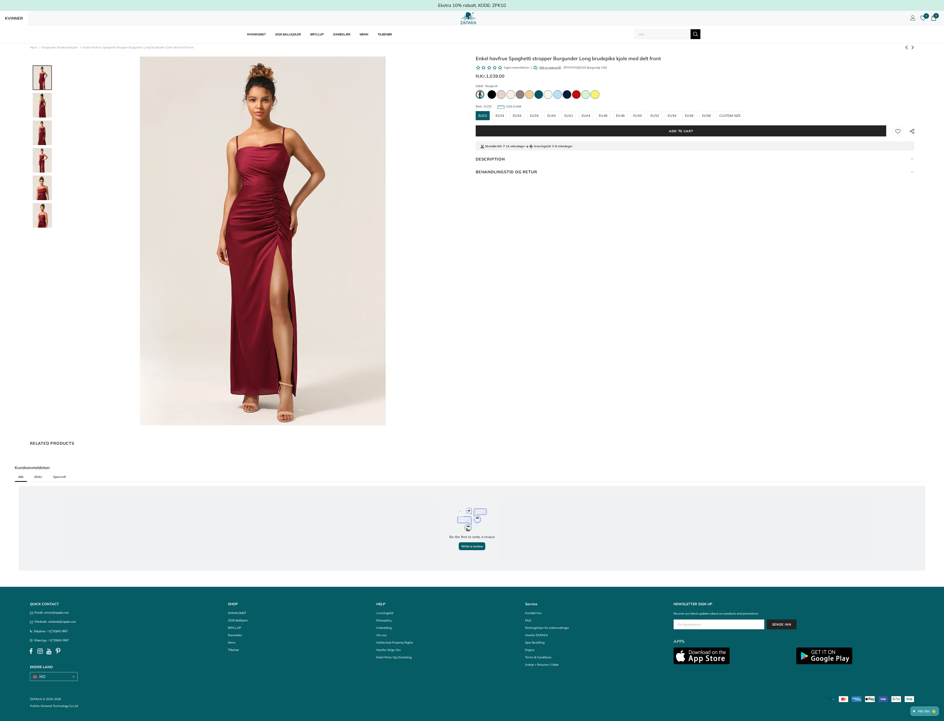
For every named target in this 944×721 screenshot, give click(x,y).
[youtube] (49, 651)
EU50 (637, 116)
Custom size (730, 116)
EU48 (620, 116)
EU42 (568, 116)
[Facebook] (31, 651)
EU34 (500, 116)
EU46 (603, 116)
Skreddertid (493, 146)
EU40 (551, 116)
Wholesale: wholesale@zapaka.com (54, 621)
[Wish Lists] (897, 130)
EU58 (706, 116)
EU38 (534, 116)
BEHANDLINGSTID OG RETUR (506, 171)
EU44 (586, 116)
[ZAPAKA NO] (468, 18)
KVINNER (14, 18)
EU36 (517, 116)
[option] (262, 241)
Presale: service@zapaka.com (51, 612)
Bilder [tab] (38, 477)
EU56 (689, 116)
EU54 (672, 116)
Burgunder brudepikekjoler (60, 47)
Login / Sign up (912, 19)
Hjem (33, 47)
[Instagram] (40, 651)
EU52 (654, 116)
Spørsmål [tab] (59, 477)
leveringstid (542, 146)
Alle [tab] (21, 477)
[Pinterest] (58, 651)
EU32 (482, 116)
